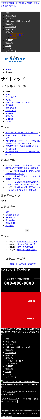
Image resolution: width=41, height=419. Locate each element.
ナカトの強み (10, 15)
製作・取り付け (16, 34)
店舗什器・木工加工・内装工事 (23, 264)
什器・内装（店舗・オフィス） (18, 21)
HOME (8, 94)
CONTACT (9, 64)
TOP (7, 13)
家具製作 (9, 18)
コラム (8, 48)
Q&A (8, 212)
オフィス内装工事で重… (27, 244)
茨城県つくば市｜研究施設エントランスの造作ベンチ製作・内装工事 (22, 188)
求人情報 (9, 225)
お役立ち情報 (12, 214)
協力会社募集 (10, 26)
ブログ (8, 45)
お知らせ (10, 217)
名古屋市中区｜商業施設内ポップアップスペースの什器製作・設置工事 (22, 183)
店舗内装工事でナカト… (27, 241)
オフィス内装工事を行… (27, 247)
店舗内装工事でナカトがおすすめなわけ (21, 132)
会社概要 (9, 40)
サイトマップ (10, 51)
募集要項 (9, 32)
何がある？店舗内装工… (27, 249)
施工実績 (9, 23)
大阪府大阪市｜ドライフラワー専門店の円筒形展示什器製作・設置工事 (22, 142)
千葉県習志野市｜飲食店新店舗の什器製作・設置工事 (22, 172)
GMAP (11, 394)
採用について (10, 29)
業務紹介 (10, 223)
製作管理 (13, 37)
